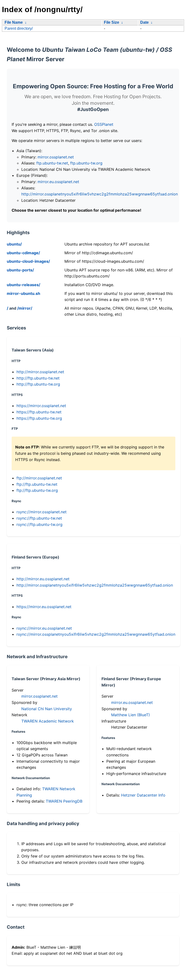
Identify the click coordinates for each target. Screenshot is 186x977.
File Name (14, 22)
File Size (111, 22)
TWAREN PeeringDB (64, 801)
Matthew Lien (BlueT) (130, 714)
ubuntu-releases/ (23, 284)
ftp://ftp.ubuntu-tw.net (36, 484)
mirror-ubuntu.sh (23, 293)
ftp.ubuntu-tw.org (86, 163)
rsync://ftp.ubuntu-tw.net (39, 518)
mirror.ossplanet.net (56, 157)
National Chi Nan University (46, 708)
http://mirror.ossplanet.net (40, 371)
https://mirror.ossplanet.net (41, 405)
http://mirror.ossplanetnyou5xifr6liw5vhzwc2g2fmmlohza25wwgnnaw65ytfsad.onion (99, 194)
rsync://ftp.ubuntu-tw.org (39, 524)
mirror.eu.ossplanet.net (58, 181)
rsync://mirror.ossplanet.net (41, 511)
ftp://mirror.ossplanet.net (39, 478)
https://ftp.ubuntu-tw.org (39, 418)
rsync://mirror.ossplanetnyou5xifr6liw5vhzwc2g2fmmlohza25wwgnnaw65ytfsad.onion (95, 634)
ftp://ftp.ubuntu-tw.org (37, 490)
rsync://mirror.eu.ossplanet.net (44, 628)
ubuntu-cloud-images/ (28, 261)
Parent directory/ (19, 28)
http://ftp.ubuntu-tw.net (38, 378)
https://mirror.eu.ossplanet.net (43, 606)
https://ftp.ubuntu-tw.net (39, 412)
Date (144, 22)
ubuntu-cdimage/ (23, 252)
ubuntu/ (14, 244)
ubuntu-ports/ (20, 270)
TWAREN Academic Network (47, 721)
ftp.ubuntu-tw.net (52, 163)
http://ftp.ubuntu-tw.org (38, 384)
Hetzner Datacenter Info (143, 795)
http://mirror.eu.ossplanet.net (43, 578)
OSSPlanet (103, 124)
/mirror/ (24, 308)
